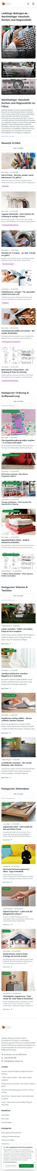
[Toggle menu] (33, 4)
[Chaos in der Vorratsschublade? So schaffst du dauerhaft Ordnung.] (18, 70)
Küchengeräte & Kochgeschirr (12, 81)
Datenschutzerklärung (10, 1162)
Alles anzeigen (18, 148)
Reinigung (7, 28)
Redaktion (5, 1110)
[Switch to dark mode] (28, 4)
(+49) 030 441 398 (10, 1058)
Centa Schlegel (6, 571)
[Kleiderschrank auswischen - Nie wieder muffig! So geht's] (18, 42)
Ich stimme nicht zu (10, 1166)
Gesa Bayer (5, 250)
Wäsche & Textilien (8, 264)
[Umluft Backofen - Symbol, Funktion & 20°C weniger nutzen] (18, 87)
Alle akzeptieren (26, 1166)
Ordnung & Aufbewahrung (11, 64)
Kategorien (6, 1128)
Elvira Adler (4, 172)
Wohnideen (6, 804)
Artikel (4, 1067)
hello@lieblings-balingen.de (13, 1061)
